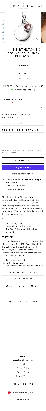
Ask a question (23, 278)
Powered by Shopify (23, 399)
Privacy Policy (23, 368)
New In (23, 364)
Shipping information (23, 273)
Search (23, 356)
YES (19, 78)
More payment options (23, 173)
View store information (15, 190)
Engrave (23, 74)
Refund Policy (23, 372)
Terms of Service (23, 376)
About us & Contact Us (23, 360)
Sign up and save (22, 384)
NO (27, 78)
